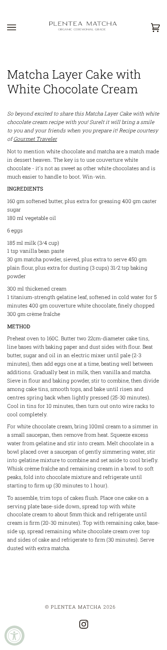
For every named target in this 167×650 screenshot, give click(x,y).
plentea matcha (76, 607)
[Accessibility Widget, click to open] (14, 636)
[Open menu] (20, 27)
